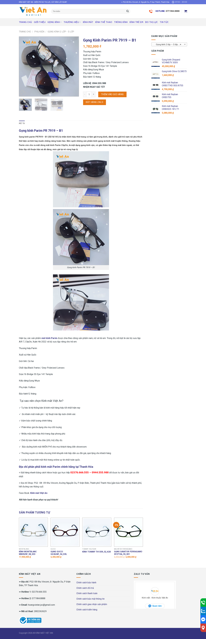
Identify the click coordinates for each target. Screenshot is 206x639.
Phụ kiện (39, 31)
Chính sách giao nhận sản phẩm (91, 604)
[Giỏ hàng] (185, 11)
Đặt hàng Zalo (94, 102)
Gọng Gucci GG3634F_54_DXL (59, 553)
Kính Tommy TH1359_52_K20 (96, 552)
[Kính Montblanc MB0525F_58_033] (33, 532)
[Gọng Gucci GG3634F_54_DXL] (65, 532)
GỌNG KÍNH (54, 22)
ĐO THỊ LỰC (151, 22)
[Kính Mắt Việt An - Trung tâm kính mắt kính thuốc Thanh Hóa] (33, 11)
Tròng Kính (121, 22)
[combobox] (169, 44)
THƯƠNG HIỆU (71, 22)
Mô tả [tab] (22, 123)
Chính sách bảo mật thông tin (90, 598)
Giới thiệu (40, 22)
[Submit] (127, 11)
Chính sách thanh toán (86, 593)
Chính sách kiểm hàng (86, 609)
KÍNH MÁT (88, 22)
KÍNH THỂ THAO (103, 22)
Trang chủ (25, 22)
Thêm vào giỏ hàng (112, 94)
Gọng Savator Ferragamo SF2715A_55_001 (128, 553)
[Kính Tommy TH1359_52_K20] (96, 532)
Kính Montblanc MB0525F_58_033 (28, 553)
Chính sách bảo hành (86, 582)
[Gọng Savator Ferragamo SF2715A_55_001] (128, 532)
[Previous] (23, 66)
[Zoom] (22, 93)
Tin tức (164, 22)
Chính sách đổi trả (85, 588)
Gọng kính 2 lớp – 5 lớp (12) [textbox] (168, 44)
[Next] (74, 66)
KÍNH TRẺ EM (136, 22)
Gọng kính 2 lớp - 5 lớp (61, 31)
